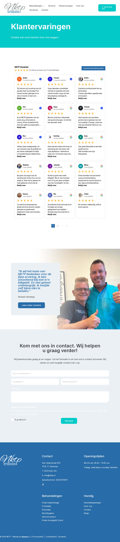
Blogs (86, 513)
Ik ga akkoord (20, 420)
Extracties (46, 510)
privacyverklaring (29, 414)
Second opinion (49, 517)
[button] (43, 6)
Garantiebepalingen (92, 502)
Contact (87, 510)
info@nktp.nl (49, 475)
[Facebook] (43, 484)
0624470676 (62, 480)
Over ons (88, 506)
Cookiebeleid (51, 537)
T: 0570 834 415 (49, 471)
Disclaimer (62, 537)
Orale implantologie (50, 502)
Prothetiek (46, 506)
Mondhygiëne (48, 513)
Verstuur (69, 421)
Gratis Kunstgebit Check (52, 520)
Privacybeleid (38, 537)
